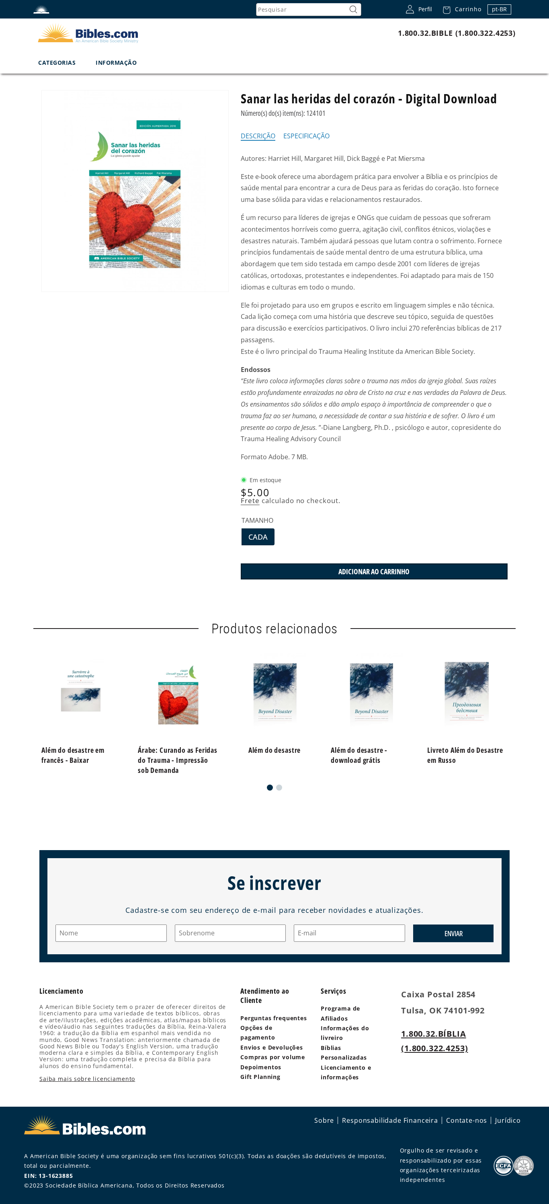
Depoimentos (260, 1067)
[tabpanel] (374, 308)
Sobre (324, 1120)
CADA (261, 538)
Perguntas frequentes (273, 1018)
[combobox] (308, 9)
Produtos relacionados (274, 628)
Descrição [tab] (258, 136)
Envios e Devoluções (271, 1047)
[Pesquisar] (353, 9)
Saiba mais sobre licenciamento (87, 1079)
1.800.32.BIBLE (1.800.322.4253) (457, 33)
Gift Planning (260, 1077)
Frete (250, 500)
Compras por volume (272, 1057)
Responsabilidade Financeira (390, 1120)
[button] (459, 9)
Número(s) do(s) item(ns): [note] (283, 113)
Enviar (454, 933)
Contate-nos (466, 1120)
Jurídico (508, 1120)
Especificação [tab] (306, 136)
